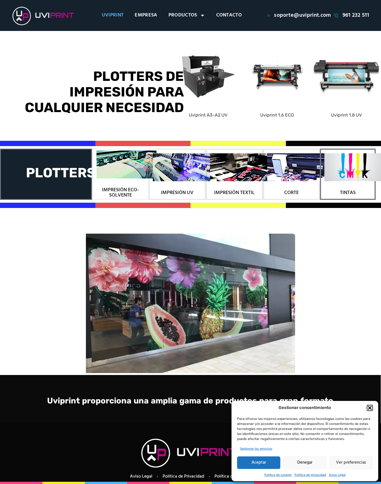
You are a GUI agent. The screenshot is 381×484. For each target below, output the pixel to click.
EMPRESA (146, 15)
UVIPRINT (113, 15)
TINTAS (348, 193)
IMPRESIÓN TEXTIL (234, 193)
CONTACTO (229, 15)
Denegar (304, 462)
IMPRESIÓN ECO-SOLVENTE (120, 192)
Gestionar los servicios (256, 449)
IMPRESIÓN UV (177, 193)
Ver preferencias (351, 462)
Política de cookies (278, 475)
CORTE (291, 193)
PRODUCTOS (182, 15)
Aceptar (259, 462)
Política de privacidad (310, 475)
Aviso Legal (337, 475)
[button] (370, 408)
